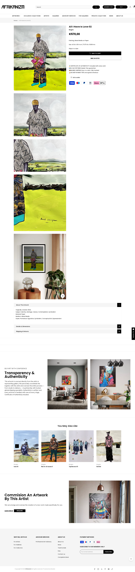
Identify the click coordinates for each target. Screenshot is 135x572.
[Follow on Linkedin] (101, 569)
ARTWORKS (16, 16)
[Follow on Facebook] (95, 569)
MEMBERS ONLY (108, 7)
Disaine (53, 569)
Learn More (9, 511)
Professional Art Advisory (43, 542)
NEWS (111, 16)
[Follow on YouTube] (108, 569)
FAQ (59, 551)
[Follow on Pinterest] (105, 569)
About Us (61, 542)
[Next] (118, 446)
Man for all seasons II (47, 466)
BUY (121, 7)
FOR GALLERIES (83, 16)
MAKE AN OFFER (95, 58)
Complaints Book (63, 557)
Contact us (61, 554)
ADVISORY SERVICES (69, 16)
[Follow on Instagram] (98, 569)
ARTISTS (46, 16)
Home (15, 20)
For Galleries (17, 545)
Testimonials (62, 548)
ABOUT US (119, 16)
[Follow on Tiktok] (112, 569)
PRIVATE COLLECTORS (99, 16)
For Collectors (18, 548)
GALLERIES (55, 16)
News (59, 545)
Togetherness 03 (73, 466)
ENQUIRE (20, 511)
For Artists (17, 542)
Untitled (98, 466)
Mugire (16, 464)
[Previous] (17, 446)
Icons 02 (16, 466)
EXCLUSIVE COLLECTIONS (32, 16)
